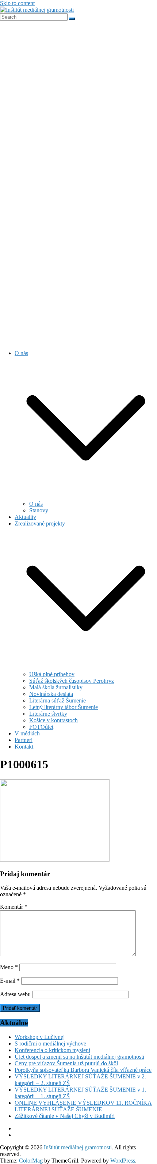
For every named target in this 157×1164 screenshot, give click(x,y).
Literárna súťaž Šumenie (57, 700)
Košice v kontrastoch (53, 720)
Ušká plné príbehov (51, 674)
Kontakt (24, 746)
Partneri (23, 740)
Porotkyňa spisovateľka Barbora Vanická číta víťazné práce (83, 1070)
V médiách (27, 733)
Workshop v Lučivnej (40, 1037)
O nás (21, 353)
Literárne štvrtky (48, 714)
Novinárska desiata (51, 694)
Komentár (13, 907)
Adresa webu (15, 994)
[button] (86, 497)
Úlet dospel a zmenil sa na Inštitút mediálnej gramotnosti (79, 1057)
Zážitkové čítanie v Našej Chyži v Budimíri (65, 1116)
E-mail (10, 980)
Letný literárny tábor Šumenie (63, 707)
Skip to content (17, 3)
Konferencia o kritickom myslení (52, 1050)
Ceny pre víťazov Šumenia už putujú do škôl (66, 1063)
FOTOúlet (41, 727)
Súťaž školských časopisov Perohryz (71, 681)
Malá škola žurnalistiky (56, 687)
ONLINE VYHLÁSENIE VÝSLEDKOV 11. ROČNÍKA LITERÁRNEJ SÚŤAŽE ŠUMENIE (83, 1106)
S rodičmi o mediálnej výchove (50, 1043)
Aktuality (25, 517)
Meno (9, 967)
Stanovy (38, 510)
